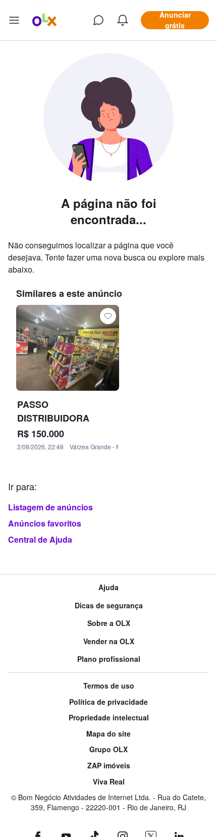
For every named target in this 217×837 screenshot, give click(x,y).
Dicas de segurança (109, 605)
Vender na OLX (108, 641)
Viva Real (109, 782)
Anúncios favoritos (44, 523)
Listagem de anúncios (50, 507)
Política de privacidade (108, 702)
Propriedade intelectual (109, 717)
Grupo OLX (108, 749)
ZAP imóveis (108, 765)
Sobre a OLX (108, 623)
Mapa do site (108, 734)
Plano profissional (108, 659)
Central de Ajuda (40, 539)
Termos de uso (108, 686)
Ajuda (108, 587)
